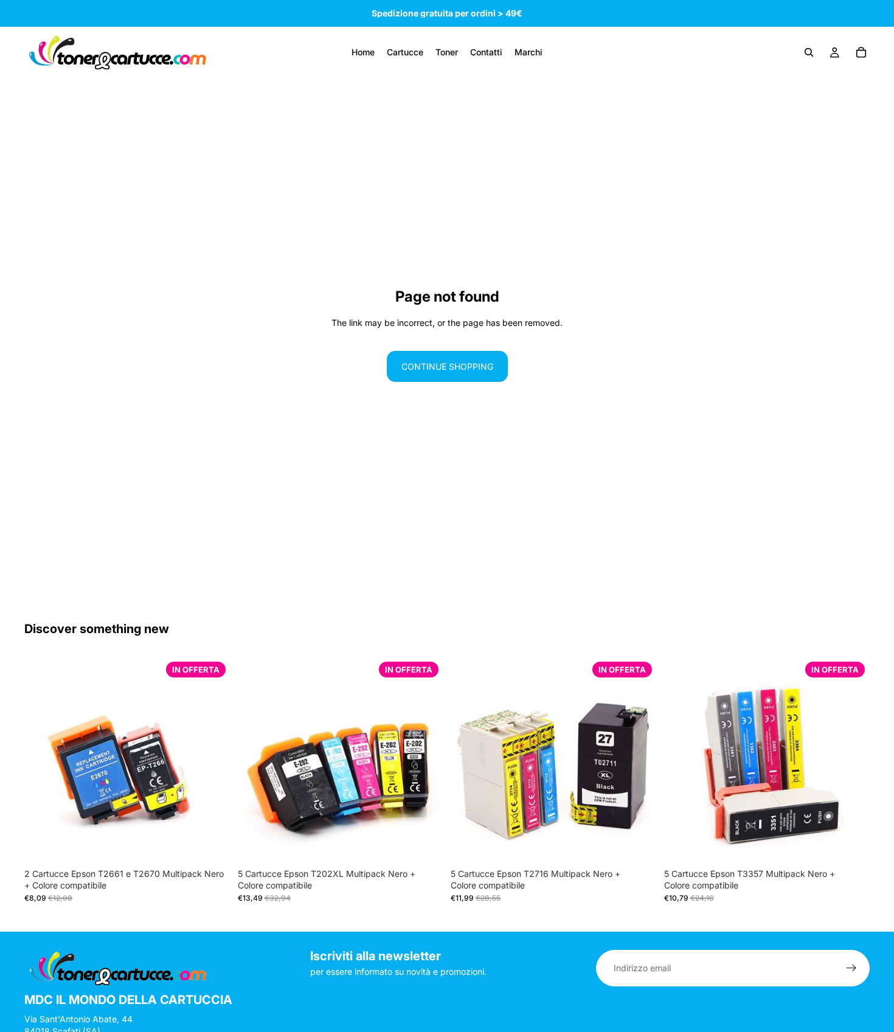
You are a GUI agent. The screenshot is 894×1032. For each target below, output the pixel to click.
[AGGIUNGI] (212, 844)
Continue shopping (447, 366)
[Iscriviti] (851, 968)
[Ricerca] (808, 52)
